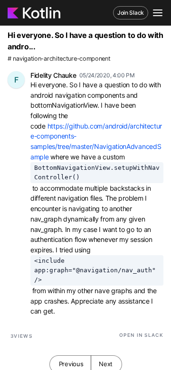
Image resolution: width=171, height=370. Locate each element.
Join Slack (130, 12)
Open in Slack (141, 335)
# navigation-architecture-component (59, 58)
